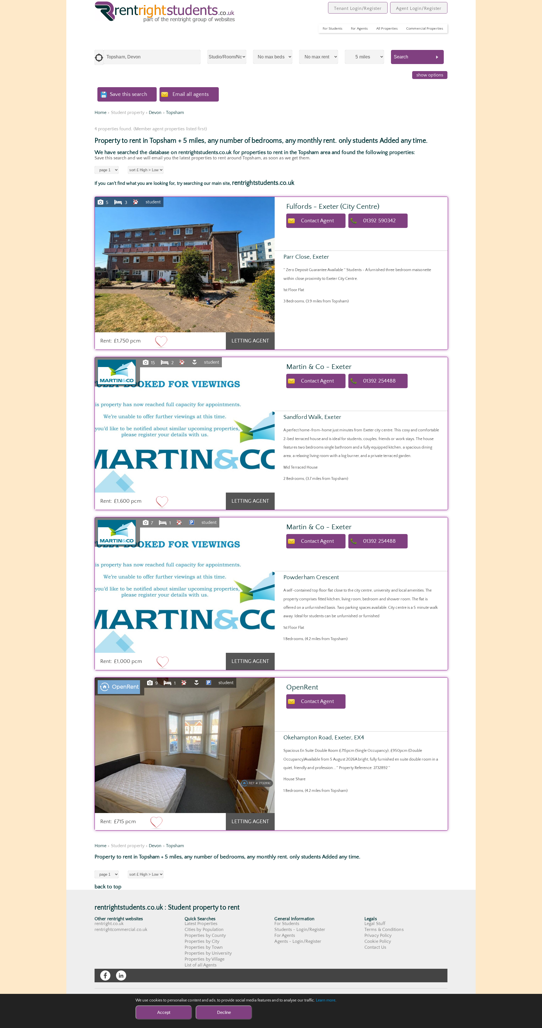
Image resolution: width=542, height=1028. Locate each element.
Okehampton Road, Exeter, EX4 (323, 737)
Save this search (128, 94)
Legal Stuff (374, 923)
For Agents (359, 28)
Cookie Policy (377, 941)
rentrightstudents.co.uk (263, 182)
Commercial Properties (424, 28)
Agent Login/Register (419, 8)
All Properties (387, 28)
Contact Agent (317, 221)
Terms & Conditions (383, 929)
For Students (332, 28)
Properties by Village (205, 959)
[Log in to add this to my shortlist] (161, 341)
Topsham (175, 112)
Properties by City (202, 941)
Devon (155, 112)
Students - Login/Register (299, 929)
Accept (163, 1012)
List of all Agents (201, 965)
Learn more (326, 1000)
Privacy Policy (378, 935)
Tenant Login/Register (358, 8)
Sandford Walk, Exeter (312, 417)
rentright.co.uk (109, 923)
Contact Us (375, 947)
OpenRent (302, 687)
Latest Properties (201, 923)
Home (100, 112)
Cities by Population (204, 929)
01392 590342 (379, 221)
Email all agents (190, 94)
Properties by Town (204, 947)
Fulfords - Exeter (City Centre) (332, 207)
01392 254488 (379, 381)
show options (429, 75)
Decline (224, 1012)
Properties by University (208, 953)
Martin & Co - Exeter (318, 367)
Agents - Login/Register (297, 941)
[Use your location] (99, 57)
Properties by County (205, 935)
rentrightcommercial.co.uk (121, 929)
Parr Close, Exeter (306, 257)
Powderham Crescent (311, 577)
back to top (108, 887)
